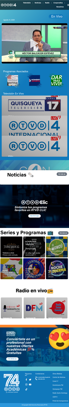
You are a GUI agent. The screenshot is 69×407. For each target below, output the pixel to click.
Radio (47, 3)
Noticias (38, 3)
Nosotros (60, 7)
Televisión (27, 3)
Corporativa (58, 3)
